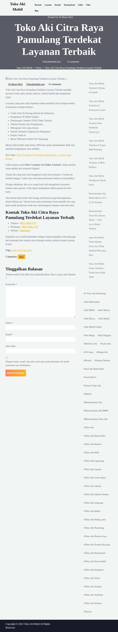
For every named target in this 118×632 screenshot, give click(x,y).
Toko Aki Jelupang (94, 503)
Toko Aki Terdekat (94, 595)
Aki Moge (90, 335)
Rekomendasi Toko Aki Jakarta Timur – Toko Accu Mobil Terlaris (97, 220)
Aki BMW (90, 310)
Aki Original (105, 335)
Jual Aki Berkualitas (94, 369)
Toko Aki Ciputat (93, 469)
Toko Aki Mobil (24, 68)
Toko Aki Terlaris (93, 603)
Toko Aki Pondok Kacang (97, 544)
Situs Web (10, 346)
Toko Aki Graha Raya (95, 477)
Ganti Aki (106, 343)
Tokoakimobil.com (35, 84)
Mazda (88, 394)
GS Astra (89, 352)
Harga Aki (103, 352)
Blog (36, 11)
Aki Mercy (90, 318)
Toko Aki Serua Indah (95, 561)
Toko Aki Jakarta (93, 486)
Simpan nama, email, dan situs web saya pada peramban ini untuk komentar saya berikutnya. (37, 363)
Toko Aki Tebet (92, 578)
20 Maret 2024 (15, 84)
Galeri (80, 5)
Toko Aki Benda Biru (95, 436)
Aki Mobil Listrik (93, 327)
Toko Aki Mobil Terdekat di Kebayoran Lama (97, 105)
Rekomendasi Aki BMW (96, 410)
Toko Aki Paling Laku (95, 519)
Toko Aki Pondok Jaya (96, 536)
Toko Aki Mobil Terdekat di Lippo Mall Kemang (97, 145)
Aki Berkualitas (92, 302)
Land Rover (90, 377)
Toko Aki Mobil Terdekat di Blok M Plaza (97, 162)
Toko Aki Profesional (95, 553)
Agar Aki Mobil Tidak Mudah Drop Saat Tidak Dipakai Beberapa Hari (97, 246)
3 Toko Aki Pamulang (95, 293)
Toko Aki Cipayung (94, 461)
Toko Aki (89, 427)
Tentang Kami (69, 5)
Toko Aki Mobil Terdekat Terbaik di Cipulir (97, 88)
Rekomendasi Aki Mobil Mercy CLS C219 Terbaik (97, 198)
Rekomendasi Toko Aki (96, 419)
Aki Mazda (104, 310)
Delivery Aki (91, 343)
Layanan (48, 5)
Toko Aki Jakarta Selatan (97, 494)
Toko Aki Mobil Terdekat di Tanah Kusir (97, 180)
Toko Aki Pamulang (94, 528)
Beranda (38, 5)
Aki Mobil (104, 318)
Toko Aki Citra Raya (22, 250)
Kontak (58, 5)
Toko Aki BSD (92, 452)
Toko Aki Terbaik (93, 586)
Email (9, 334)
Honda (88, 360)
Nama (9, 323)
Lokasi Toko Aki (93, 385)
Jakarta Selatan (103, 360)
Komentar (11, 284)
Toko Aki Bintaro (93, 444)
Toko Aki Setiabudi (94, 570)
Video (88, 5)
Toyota (88, 611)
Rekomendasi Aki (93, 402)
